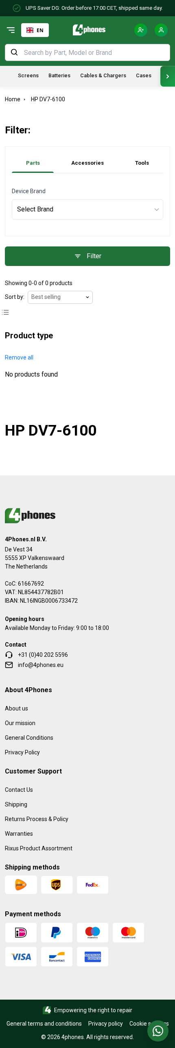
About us (16, 708)
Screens (28, 75)
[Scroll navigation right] (167, 76)
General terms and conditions (44, 1023)
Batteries (59, 75)
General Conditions (29, 737)
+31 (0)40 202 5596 (43, 654)
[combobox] (35, 30)
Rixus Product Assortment (38, 848)
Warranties (19, 833)
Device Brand (29, 191)
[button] (19, 357)
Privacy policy (105, 1023)
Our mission (20, 723)
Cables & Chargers (103, 75)
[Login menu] (161, 30)
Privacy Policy (22, 752)
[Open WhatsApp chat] (157, 1030)
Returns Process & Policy (36, 819)
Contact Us (19, 790)
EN (40, 30)
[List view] (5, 312)
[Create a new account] (140, 30)
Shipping (16, 804)
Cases (143, 75)
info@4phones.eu (40, 665)
